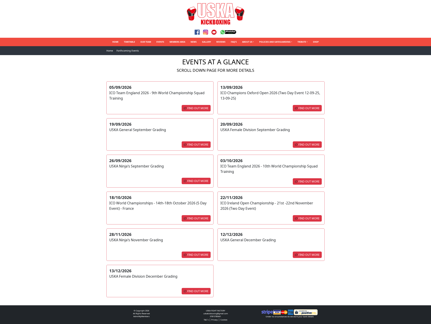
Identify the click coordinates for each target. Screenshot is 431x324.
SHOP (316, 41)
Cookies (223, 319)
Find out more (197, 108)
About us (247, 41)
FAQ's (234, 41)
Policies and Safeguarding (275, 41)
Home (115, 41)
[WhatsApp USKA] (228, 32)
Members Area (177, 41)
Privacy (214, 319)
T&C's (206, 319)
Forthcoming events (128, 50)
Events (160, 41)
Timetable (129, 41)
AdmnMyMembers (141, 316)
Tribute (301, 41)
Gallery (206, 41)
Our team (145, 41)
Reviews (220, 41)
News (194, 41)
